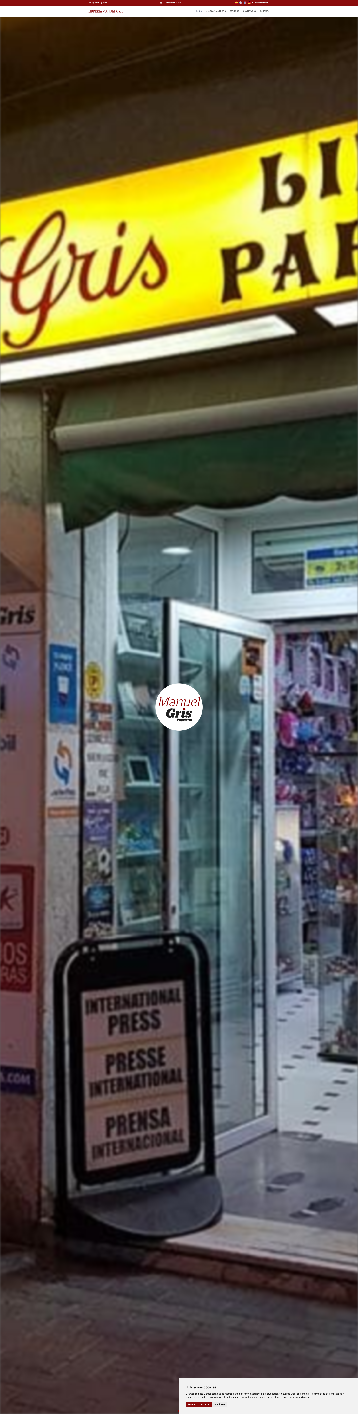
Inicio (199, 11)
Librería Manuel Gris (105, 11)
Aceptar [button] (192, 1404)
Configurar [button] (220, 1404)
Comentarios (249, 11)
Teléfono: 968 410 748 (172, 2)
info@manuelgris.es (98, 2)
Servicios (234, 11)
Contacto (265, 11)
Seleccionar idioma (261, 2)
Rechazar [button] (205, 1404)
